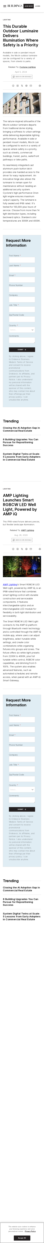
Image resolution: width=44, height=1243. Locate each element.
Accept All (22, 1238)
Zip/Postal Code (16, 315)
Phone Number (16, 285)
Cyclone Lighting (28, 67)
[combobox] (22, 330)
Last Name (15, 265)
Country (13, 325)
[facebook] (13, 85)
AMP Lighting (27, 530)
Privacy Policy (30, 1231)
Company (13, 295)
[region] (22, 1232)
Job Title (14, 305)
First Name (15, 255)
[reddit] (26, 85)
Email (12, 275)
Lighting (7, 20)
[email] (31, 85)
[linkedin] (17, 85)
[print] (40, 85)
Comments (14, 336)
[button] (5, 6)
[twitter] (22, 85)
